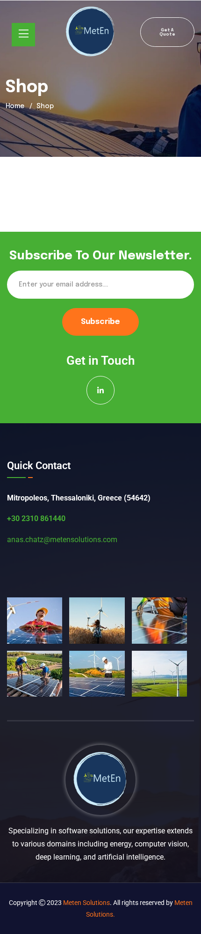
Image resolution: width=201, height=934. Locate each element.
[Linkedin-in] (100, 390)
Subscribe (100, 322)
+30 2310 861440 (36, 518)
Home (15, 106)
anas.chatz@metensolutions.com (62, 539)
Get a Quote (167, 32)
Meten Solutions (86, 902)
